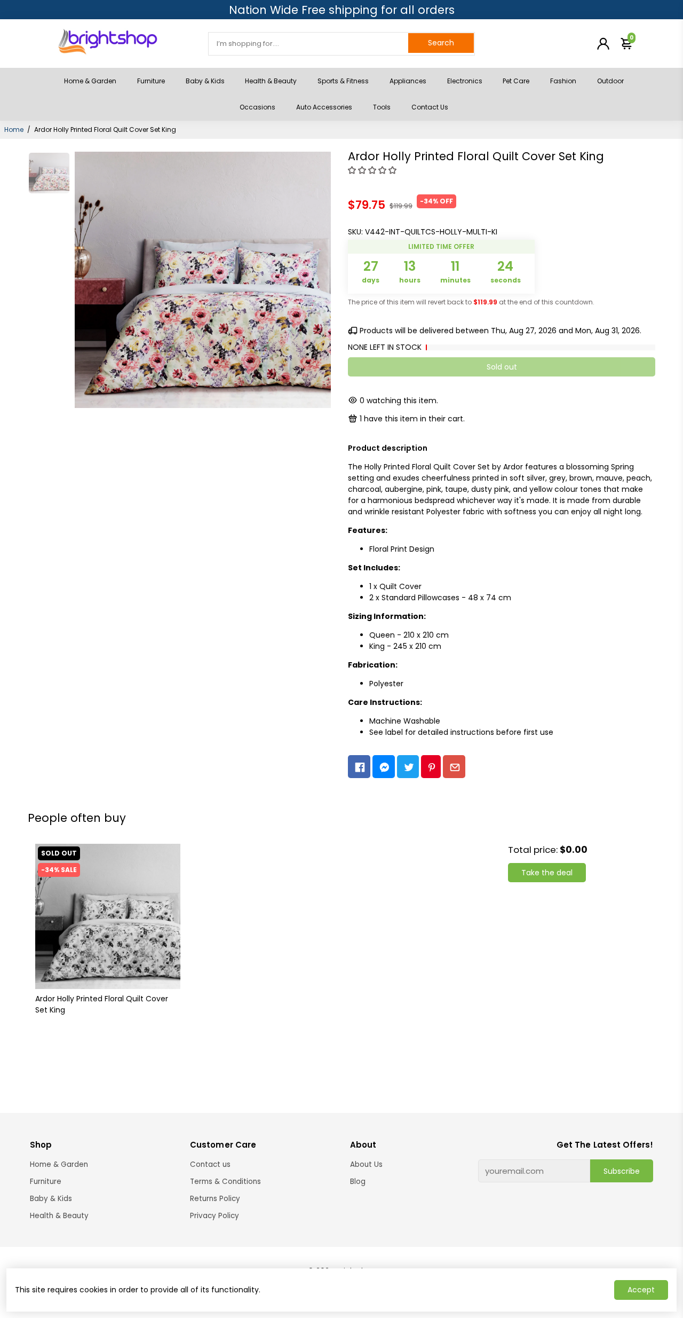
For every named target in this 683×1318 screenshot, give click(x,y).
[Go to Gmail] (454, 766)
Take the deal (547, 872)
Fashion (563, 80)
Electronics (464, 80)
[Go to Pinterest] (431, 766)
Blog (358, 1181)
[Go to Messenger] (383, 766)
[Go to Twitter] (408, 766)
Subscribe (621, 1171)
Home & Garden (90, 80)
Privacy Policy (214, 1216)
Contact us (210, 1164)
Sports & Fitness (343, 80)
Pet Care (516, 80)
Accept (641, 1289)
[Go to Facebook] (359, 766)
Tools (382, 107)
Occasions (257, 107)
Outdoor (610, 80)
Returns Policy (215, 1199)
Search (441, 42)
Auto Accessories (324, 107)
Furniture (151, 80)
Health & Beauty (271, 80)
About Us (366, 1164)
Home (13, 129)
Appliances (408, 80)
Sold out (502, 367)
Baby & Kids (205, 80)
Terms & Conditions (225, 1181)
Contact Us (429, 107)
